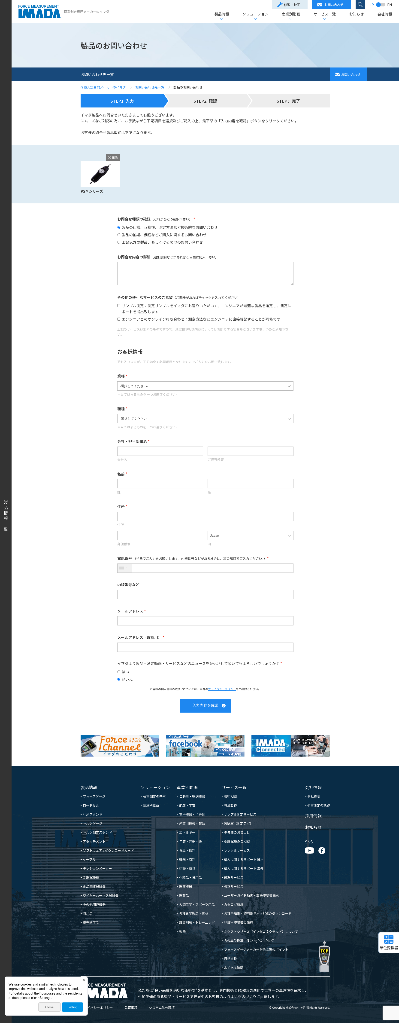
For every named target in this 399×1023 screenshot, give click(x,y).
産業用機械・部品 (192, 823)
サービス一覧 (325, 14)
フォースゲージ (94, 796)
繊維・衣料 (187, 859)
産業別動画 (291, 14)
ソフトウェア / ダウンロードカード (108, 850)
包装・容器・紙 (190, 841)
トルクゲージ (92, 823)
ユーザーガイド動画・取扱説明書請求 (251, 895)
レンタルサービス (237, 850)
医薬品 (184, 895)
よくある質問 (233, 967)
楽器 (182, 931)
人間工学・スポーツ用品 (197, 904)
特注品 (88, 913)
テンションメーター (97, 868)
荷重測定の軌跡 (318, 805)
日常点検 (230, 958)
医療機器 (185, 886)
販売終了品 (91, 922)
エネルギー (187, 832)
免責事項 (130, 1007)
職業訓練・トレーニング (197, 922)
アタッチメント (94, 841)
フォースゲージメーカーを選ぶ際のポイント (256, 949)
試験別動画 (151, 805)
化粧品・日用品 (190, 877)
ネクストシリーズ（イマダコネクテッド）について (261, 931)
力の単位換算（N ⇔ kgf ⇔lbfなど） (250, 940)
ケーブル (89, 859)
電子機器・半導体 (192, 814)
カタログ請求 (233, 904)
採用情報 (313, 815)
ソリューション (255, 14)
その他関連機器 (94, 904)
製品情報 (221, 14)
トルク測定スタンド (97, 832)
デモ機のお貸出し (237, 832)
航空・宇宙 (187, 805)
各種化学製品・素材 (193, 913)
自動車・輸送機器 (192, 796)
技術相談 (230, 796)
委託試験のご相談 (237, 841)
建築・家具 (187, 868)
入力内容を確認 (205, 705)
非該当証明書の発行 (238, 922)
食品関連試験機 (94, 886)
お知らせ (356, 14)
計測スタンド (92, 814)
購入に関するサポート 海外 (243, 868)
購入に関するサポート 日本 (243, 859)
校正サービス (233, 886)
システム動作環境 (162, 1007)
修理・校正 (292, 4)
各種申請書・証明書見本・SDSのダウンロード (257, 913)
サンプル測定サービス (240, 814)
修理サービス (233, 877)
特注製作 (230, 805)
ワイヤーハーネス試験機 (100, 895)
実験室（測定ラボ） (238, 823)
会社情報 (384, 14)
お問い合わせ (334, 4)
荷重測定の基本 (154, 796)
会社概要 (313, 796)
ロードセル (91, 805)
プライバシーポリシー (222, 689)
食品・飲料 (187, 850)
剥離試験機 (91, 877)
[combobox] (125, 568)
